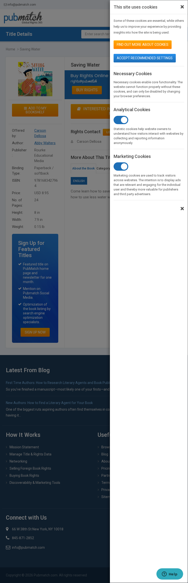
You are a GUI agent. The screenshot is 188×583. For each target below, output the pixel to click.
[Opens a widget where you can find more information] (169, 574)
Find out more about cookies (142, 45)
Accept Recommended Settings (145, 58)
